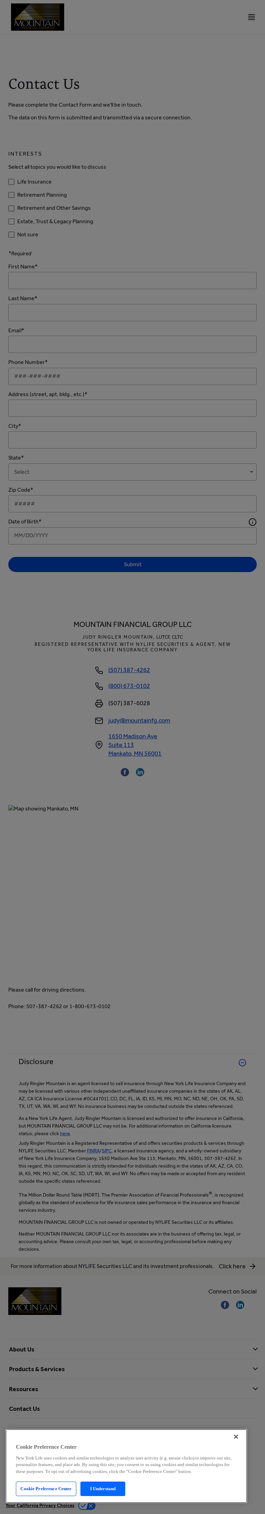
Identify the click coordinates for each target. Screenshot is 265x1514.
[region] (126, 1466)
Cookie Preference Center (45, 1488)
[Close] (236, 1436)
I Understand (103, 1488)
